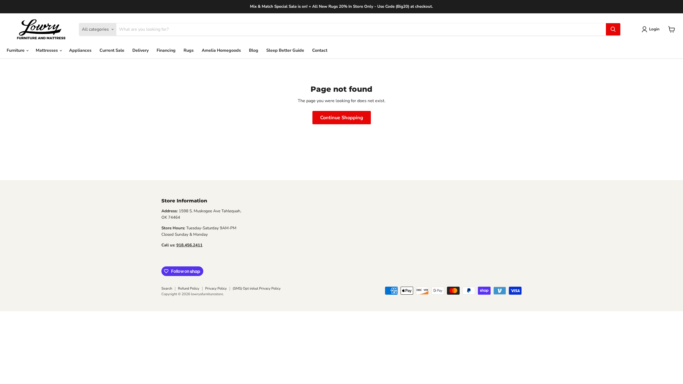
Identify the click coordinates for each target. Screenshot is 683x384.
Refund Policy (188, 288)
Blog (253, 50)
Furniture (16, 50)
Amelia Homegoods (221, 50)
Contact (319, 50)
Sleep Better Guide (285, 50)
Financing (166, 50)
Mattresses (47, 50)
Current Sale (112, 50)
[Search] (613, 29)
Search (166, 288)
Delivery (140, 50)
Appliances (80, 50)
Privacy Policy (216, 288)
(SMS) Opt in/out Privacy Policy (257, 288)
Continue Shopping (341, 117)
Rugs (189, 50)
